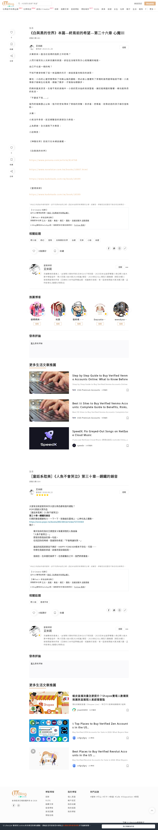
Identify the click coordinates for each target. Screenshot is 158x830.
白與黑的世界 (62, 240)
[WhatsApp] (11, 183)
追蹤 (124, 47)
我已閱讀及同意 (128, 826)
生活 (135, 9)
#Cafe (117, 796)
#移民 (136, 796)
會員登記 (138, 3)
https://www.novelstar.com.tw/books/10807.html (58, 169)
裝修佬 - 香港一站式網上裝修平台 (79, 319)
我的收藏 (72, 804)
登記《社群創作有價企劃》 (58, 213)
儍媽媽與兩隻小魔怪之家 (37, 319)
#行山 (99, 796)
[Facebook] (11, 177)
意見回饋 (49, 811)
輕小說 (33, 240)
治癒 (74, 240)
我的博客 (72, 811)
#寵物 (92, 796)
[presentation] (29, 310)
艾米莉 (39, 45)
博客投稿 (49, 815)
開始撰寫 (150, 3)
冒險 (50, 240)
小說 (89, 240)
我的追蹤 (72, 807)
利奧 (58, 319)
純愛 (97, 240)
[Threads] (11, 190)
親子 (128, 9)
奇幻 (42, 240)
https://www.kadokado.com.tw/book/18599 (55, 178)
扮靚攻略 (75, 220)
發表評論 (37, 343)
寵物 (141, 9)
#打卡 (105, 796)
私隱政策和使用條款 (71, 825)
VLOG (96, 9)
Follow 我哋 (79, 225)
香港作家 (44, 602)
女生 (116, 9)
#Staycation (127, 796)
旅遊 (110, 9)
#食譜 (111, 796)
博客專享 (85, 9)
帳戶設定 (72, 800)
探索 (57, 9)
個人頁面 (72, 796)
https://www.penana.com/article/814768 (53, 159)
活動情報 (85, 220)
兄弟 (82, 240)
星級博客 (75, 9)
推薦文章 (65, 9)
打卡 (44, 220)
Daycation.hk (100, 319)
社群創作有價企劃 (11, 9)
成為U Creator (43, 9)
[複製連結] (11, 197)
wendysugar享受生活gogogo (121, 319)
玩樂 (122, 9)
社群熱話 (27, 9)
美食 (103, 9)
